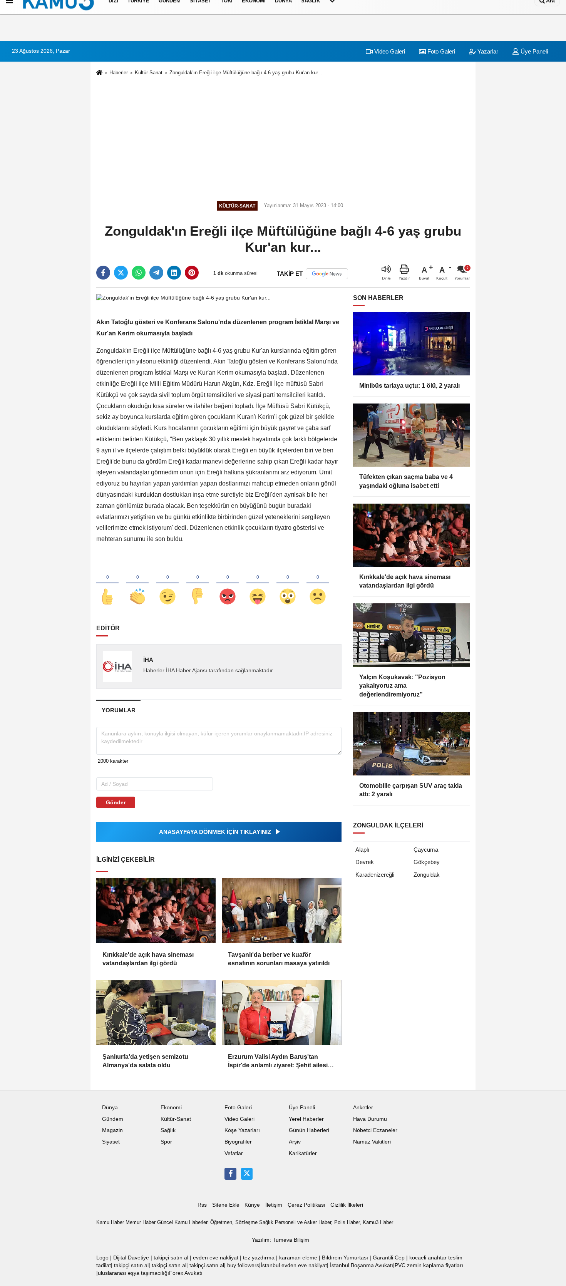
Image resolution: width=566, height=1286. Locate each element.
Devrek (364, 862)
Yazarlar (487, 51)
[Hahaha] (257, 583)
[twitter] (121, 273)
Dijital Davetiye (131, 1258)
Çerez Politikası (306, 1205)
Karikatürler (303, 1153)
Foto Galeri (440, 51)
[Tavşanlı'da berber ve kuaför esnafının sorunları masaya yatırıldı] (281, 910)
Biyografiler (238, 1142)
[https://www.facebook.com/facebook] (230, 1173)
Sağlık (168, 1130)
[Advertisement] (283, 137)
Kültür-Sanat (148, 72)
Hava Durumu (370, 1119)
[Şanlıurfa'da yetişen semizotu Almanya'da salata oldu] (156, 1012)
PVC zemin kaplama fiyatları (429, 1265)
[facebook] (103, 273)
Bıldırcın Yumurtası (345, 1258)
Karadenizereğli (374, 874)
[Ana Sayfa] (99, 73)
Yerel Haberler (306, 1119)
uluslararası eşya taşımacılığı (133, 1273)
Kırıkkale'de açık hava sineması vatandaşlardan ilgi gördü (148, 958)
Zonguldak (427, 874)
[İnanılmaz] (287, 583)
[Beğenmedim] (197, 583)
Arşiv (295, 1142)
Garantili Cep (389, 1258)
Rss (202, 1205)
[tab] (118, 710)
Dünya (110, 1107)
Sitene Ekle (225, 1205)
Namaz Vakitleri (372, 1142)
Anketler (363, 1107)
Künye (252, 1205)
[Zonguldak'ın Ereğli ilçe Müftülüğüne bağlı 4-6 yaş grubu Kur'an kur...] (183, 297)
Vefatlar (233, 1153)
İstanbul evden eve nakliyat (294, 1265)
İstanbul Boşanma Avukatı (361, 1265)
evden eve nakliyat (215, 1258)
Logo (102, 1258)
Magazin (112, 1130)
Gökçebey (427, 862)
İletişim (273, 1205)
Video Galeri (389, 51)
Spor (166, 1142)
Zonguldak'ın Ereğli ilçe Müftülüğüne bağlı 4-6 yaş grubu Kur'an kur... (245, 72)
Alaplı (362, 849)
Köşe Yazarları (242, 1130)
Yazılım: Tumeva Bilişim (280, 1240)
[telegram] (156, 273)
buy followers (243, 1265)
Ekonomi (171, 1107)
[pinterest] (192, 273)
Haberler (118, 72)
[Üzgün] (317, 583)
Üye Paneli (533, 51)
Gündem (112, 1119)
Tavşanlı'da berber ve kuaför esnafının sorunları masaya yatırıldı (279, 958)
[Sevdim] (167, 583)
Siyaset (111, 1142)
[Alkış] (137, 583)
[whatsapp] (139, 273)
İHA (148, 659)
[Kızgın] (227, 583)
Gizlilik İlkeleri (346, 1205)
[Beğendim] (107, 583)
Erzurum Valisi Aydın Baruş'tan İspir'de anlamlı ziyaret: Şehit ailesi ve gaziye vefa (278, 1061)
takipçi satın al (171, 1258)
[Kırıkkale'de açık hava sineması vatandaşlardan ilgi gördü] (156, 910)
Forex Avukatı (186, 1273)
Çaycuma (426, 849)
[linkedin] (174, 273)
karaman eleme (298, 1258)
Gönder (116, 802)
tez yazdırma (259, 1258)
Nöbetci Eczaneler (375, 1130)
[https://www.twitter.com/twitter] (247, 1173)
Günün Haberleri (309, 1130)
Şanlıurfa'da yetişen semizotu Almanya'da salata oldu (145, 1060)
